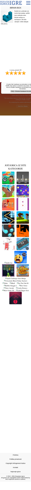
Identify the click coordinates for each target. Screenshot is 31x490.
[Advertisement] (15, 43)
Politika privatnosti (15, 459)
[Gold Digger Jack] (22, 290)
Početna (15, 455)
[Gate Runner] (15, 304)
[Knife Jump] (8, 197)
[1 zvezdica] (7, 73)
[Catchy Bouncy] (21, 288)
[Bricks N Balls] (8, 223)
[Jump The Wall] (8, 210)
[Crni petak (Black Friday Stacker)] (15, 281)
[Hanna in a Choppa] (23, 236)
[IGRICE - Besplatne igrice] (11, 5)
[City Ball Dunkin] (23, 276)
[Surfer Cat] (8, 263)
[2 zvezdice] (11, 73)
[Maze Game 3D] (8, 290)
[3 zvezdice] (15, 73)
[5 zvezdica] (24, 73)
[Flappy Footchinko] (8, 183)
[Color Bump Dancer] (8, 236)
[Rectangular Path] (23, 249)
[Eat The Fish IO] (23, 283)
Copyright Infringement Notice (15, 463)
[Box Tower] (23, 286)
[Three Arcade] (9, 288)
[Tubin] (5, 283)
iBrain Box (15, 8)
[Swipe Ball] (20, 263)
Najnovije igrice (15, 471)
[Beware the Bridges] (23, 223)
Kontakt (15, 467)
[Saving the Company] (23, 183)
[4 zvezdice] (20, 73)
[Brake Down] (23, 210)
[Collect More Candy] (23, 197)
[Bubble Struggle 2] (10, 286)
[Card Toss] (8, 249)
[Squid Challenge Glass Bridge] (15, 278)
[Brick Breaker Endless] (8, 276)
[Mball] (12, 283)
